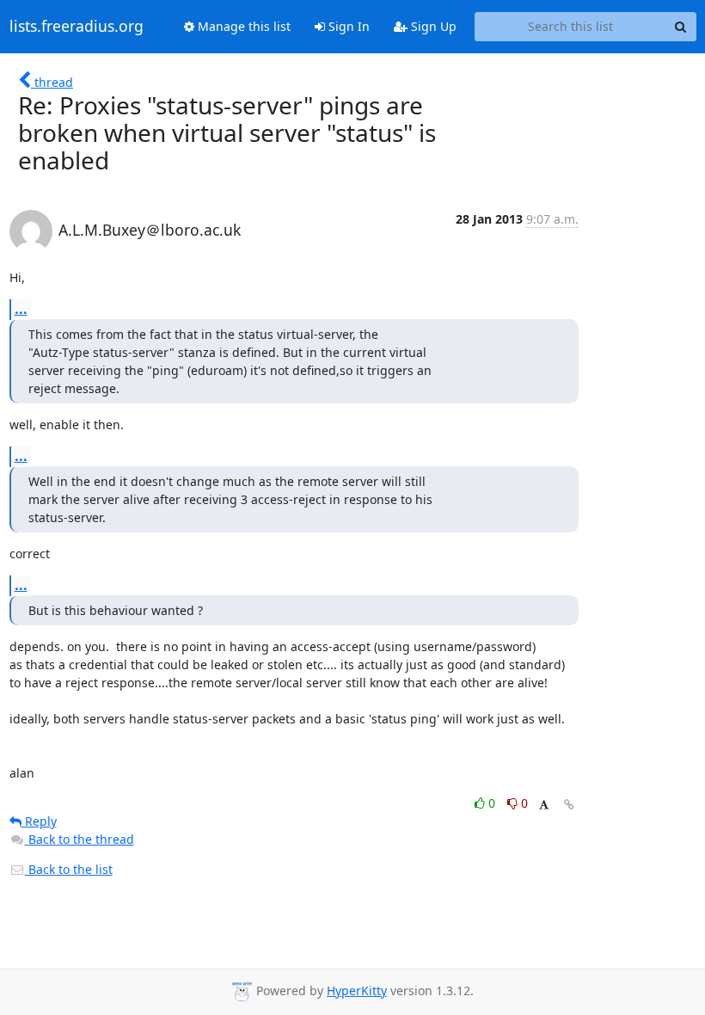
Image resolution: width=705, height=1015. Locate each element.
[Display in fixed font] (543, 805)
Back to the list (69, 869)
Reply (39, 821)
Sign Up (432, 26)
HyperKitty (357, 990)
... (21, 308)
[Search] (680, 26)
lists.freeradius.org (76, 26)
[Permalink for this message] (569, 804)
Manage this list (242, 26)
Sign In (347, 26)
